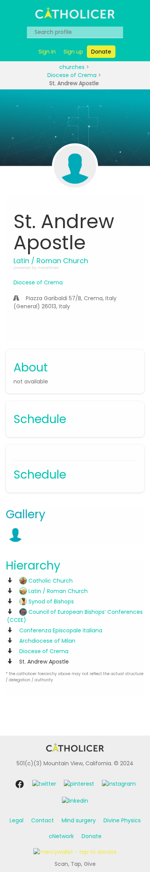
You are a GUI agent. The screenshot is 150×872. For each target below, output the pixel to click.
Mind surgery (79, 820)
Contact (42, 820)
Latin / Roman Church (57, 591)
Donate (92, 836)
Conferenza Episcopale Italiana (60, 630)
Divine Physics (122, 820)
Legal (16, 820)
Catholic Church (50, 581)
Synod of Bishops (50, 601)
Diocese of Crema (72, 75)
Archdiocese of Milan (47, 641)
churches (72, 67)
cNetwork (61, 836)
